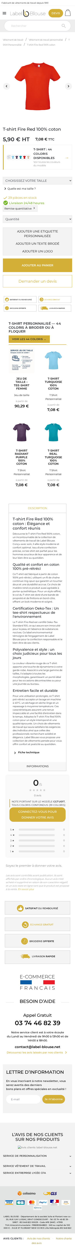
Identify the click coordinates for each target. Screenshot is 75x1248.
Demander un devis (37, 281)
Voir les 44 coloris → (29, 339)
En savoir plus (26, 889)
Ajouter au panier (37, 265)
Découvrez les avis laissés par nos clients (37, 1052)
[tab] (37, 508)
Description (37, 508)
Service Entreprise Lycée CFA (24, 1172)
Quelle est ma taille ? (19, 188)
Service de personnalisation (25, 1155)
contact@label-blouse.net (37, 1047)
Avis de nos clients (38, 1238)
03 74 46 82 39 (37, 1023)
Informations (38, 766)
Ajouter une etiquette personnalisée (37, 234)
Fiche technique (26, 752)
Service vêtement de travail (24, 1165)
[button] (37, 157)
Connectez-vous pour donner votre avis (37, 814)
